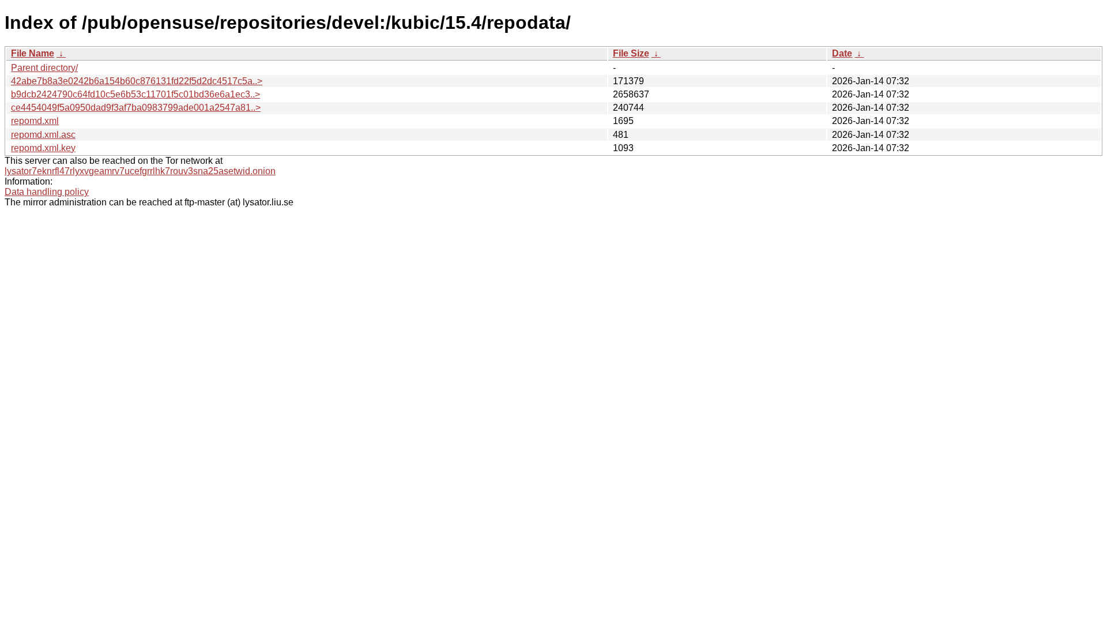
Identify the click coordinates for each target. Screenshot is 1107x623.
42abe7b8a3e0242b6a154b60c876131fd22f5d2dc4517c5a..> (136, 81)
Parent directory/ (44, 68)
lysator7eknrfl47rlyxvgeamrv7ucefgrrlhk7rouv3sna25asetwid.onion (140, 171)
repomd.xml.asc (43, 135)
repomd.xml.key (43, 148)
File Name (32, 53)
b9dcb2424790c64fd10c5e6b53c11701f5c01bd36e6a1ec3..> (135, 94)
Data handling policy (47, 192)
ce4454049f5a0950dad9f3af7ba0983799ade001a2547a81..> (136, 107)
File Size (631, 53)
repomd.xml (35, 121)
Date (842, 53)
